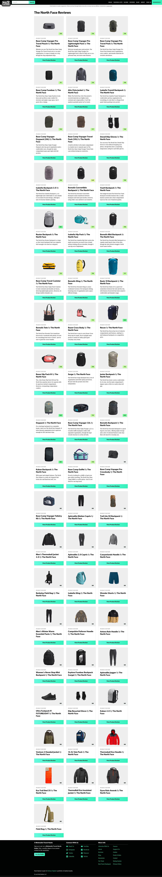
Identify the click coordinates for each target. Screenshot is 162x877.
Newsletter (101, 858)
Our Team (101, 861)
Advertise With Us (103, 846)
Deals (110, 2)
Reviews (132, 2)
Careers (115, 846)
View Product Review (49, 60)
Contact (115, 858)
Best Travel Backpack (104, 864)
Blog (138, 2)
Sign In (148, 2)
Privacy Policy (117, 864)
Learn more (109, 6)
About (143, 2)
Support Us (116, 849)
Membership (157, 2)
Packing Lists (118, 2)
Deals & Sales (117, 855)
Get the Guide (39, 854)
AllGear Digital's (52, 871)
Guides (126, 2)
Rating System (117, 861)
